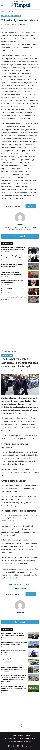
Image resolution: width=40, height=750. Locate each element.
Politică (15, 738)
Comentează (20, 236)
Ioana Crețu (6, 24)
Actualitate (11, 12)
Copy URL (30, 206)
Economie (16, 16)
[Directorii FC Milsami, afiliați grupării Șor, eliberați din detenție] (33, 283)
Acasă (5, 12)
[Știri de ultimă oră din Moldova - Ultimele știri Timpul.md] (20, 4)
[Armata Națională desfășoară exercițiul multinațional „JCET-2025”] (33, 266)
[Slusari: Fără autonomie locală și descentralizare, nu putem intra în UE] (33, 274)
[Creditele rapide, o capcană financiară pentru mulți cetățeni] (33, 299)
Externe (32, 738)
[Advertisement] (20, 325)
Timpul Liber (21, 741)
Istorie (27, 738)
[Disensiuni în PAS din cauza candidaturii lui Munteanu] (33, 291)
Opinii (21, 738)
